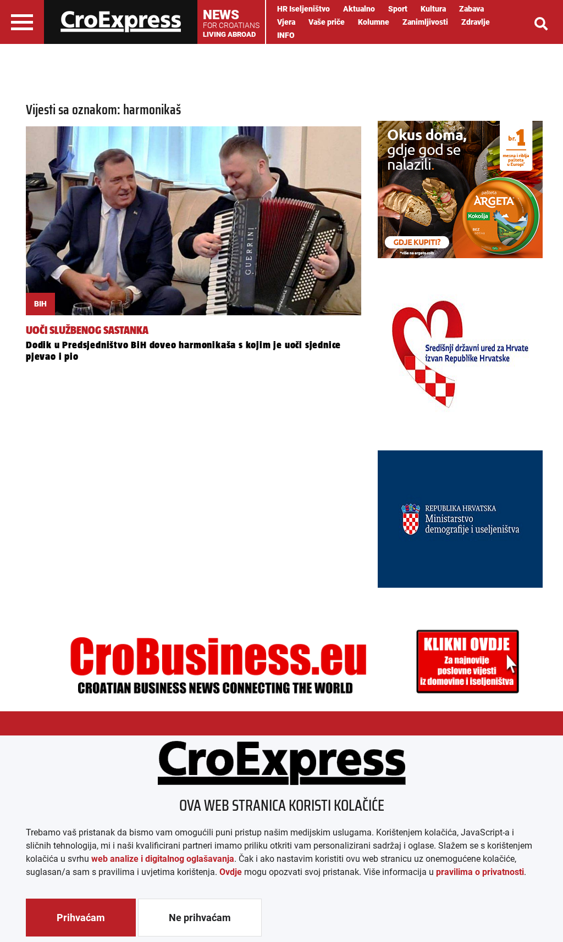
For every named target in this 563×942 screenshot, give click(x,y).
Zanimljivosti (425, 22)
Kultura (433, 8)
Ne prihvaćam (200, 917)
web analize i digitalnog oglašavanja (162, 859)
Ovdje (230, 872)
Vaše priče (326, 22)
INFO (286, 35)
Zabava (471, 8)
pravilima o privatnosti (480, 872)
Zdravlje (475, 22)
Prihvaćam (81, 917)
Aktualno (359, 8)
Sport (397, 8)
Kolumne (373, 22)
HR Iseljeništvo (303, 8)
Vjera (286, 22)
